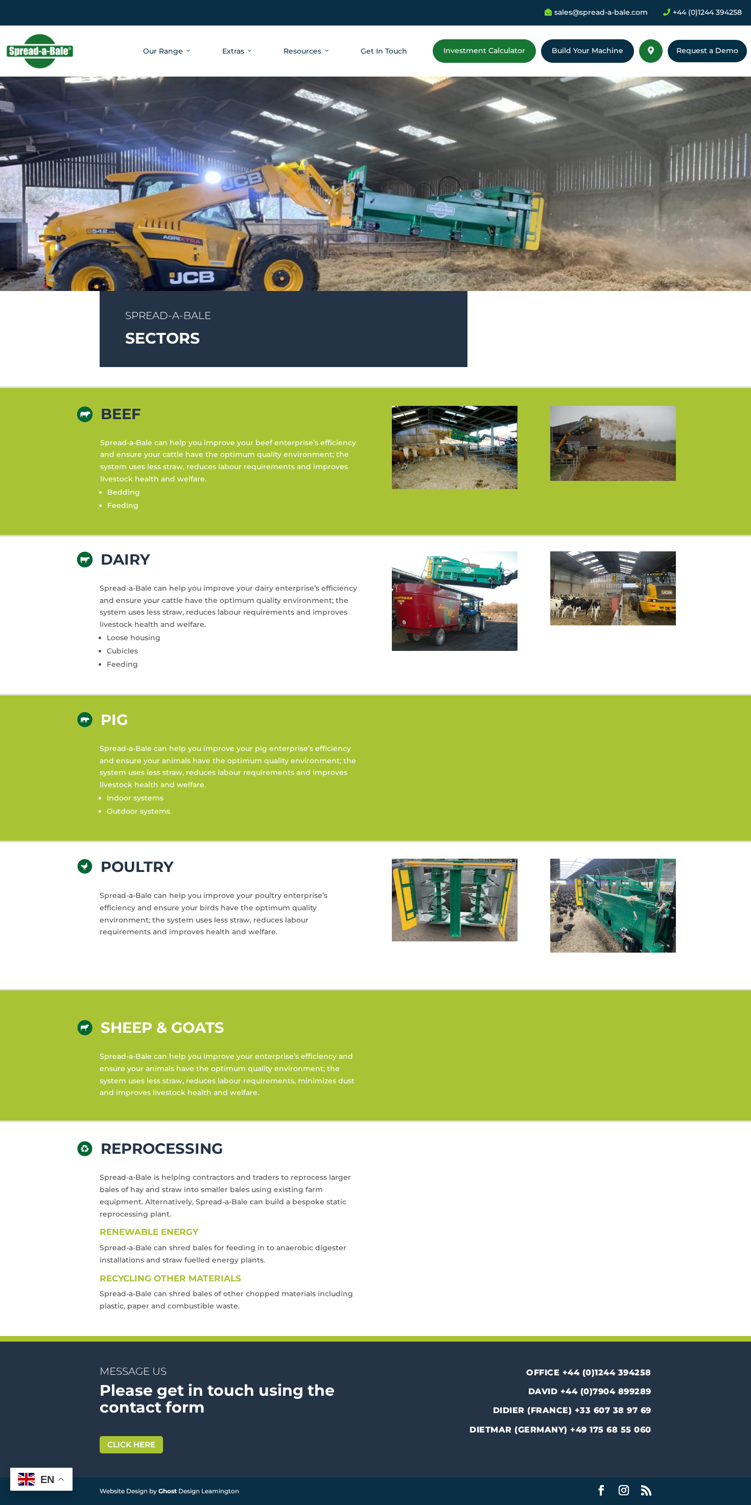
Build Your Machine (587, 50)
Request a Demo (707, 50)
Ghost (167, 1491)
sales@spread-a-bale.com (596, 12)
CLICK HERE (131, 1444)
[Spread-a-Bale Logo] (40, 51)
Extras (233, 51)
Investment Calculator (484, 50)
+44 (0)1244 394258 (702, 12)
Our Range (163, 51)
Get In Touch (384, 51)
